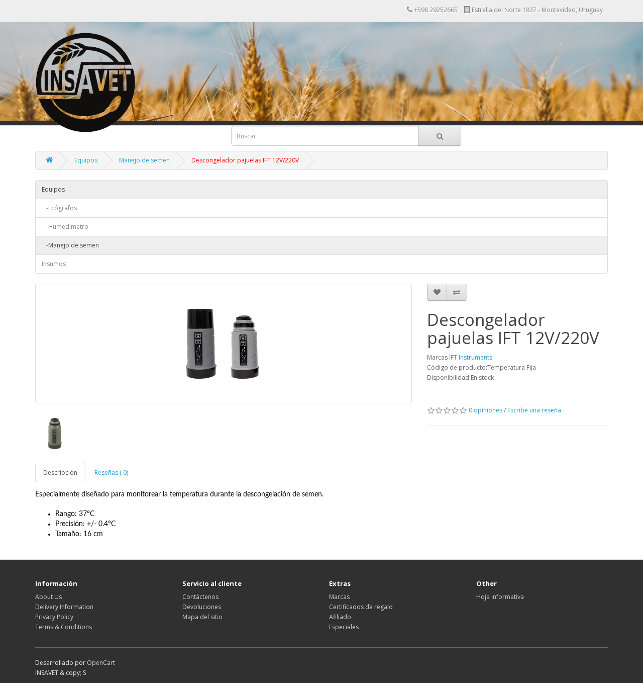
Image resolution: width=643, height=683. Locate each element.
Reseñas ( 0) (111, 472)
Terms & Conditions (63, 627)
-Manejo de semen (70, 245)
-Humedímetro (65, 226)
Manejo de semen (144, 160)
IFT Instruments (470, 357)
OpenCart (101, 662)
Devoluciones (201, 607)
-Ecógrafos (59, 208)
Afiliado (340, 617)
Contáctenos (200, 596)
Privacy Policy (54, 617)
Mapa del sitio (202, 617)
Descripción (60, 472)
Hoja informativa (500, 596)
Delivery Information (64, 607)
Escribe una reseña (534, 410)
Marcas (339, 596)
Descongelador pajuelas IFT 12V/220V (245, 160)
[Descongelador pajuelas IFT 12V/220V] (223, 343)
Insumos (54, 264)
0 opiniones (485, 410)
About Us (48, 596)
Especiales (344, 627)
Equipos (85, 160)
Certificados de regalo (361, 607)
